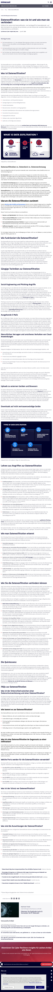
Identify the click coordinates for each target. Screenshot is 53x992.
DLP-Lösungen (29, 557)
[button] (51, 2)
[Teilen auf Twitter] (16, 899)
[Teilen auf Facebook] (11, 899)
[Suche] (48, 2)
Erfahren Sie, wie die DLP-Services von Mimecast (20, 681)
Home (2, 9)
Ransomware (18, 80)
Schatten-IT (40, 391)
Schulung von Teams (28, 297)
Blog (6, 9)
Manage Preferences (8, 987)
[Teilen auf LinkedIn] (14, 899)
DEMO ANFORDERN (46, 964)
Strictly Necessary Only (29, 987)
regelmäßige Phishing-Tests (16, 309)
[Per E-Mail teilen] (19, 899)
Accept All (40, 987)
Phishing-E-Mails (37, 303)
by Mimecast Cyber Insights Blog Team (9, 31)
